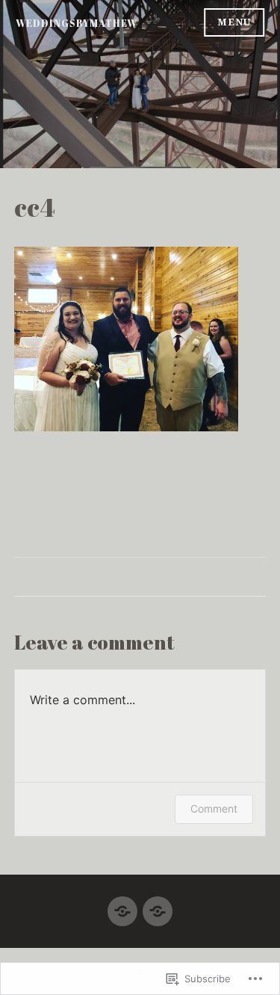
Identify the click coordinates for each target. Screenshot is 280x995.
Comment (213, 808)
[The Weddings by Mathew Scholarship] (157, 905)
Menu (234, 21)
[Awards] (122, 905)
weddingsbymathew (76, 23)
